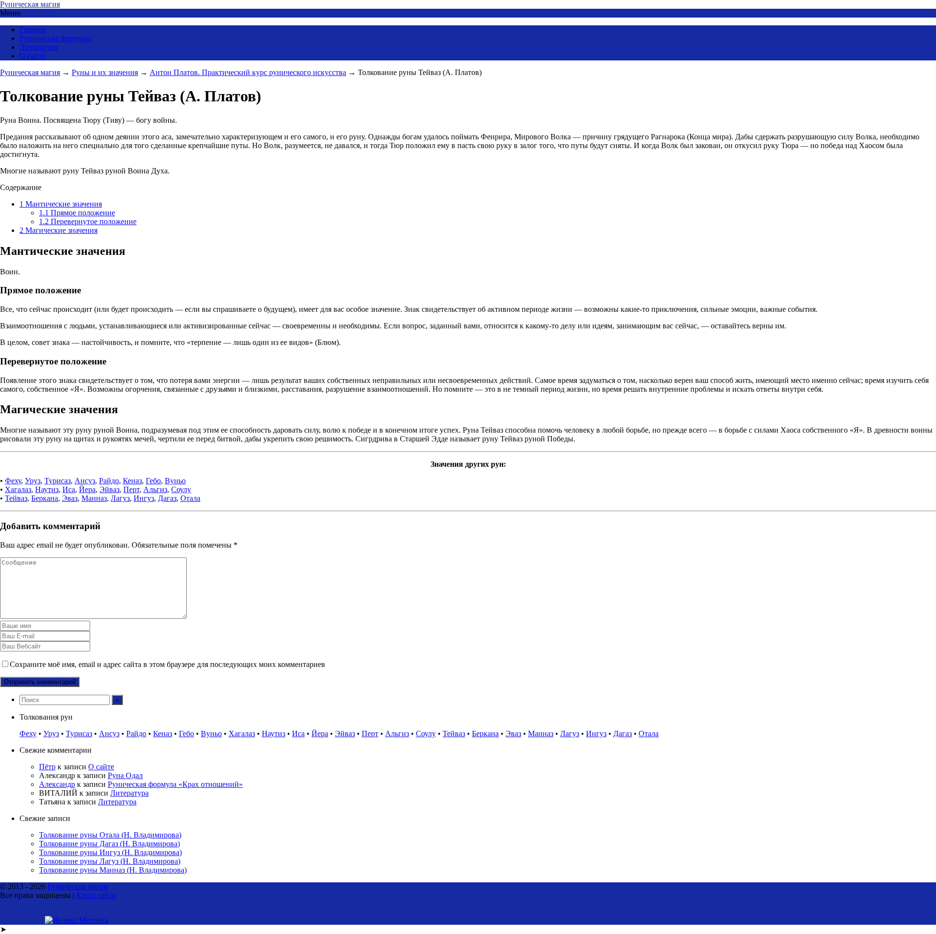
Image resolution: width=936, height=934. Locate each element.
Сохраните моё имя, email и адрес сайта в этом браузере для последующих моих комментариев (167, 664)
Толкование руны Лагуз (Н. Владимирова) (109, 861)
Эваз (70, 498)
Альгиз (155, 489)
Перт (131, 489)
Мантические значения (61, 204)
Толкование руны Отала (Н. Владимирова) (110, 835)
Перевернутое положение (87, 221)
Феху (13, 481)
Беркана (44, 498)
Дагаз (167, 498)
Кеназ (132, 481)
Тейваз (16, 498)
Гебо (153, 481)
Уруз (32, 481)
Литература (39, 47)
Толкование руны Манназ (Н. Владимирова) (113, 870)
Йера (87, 489)
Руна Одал (125, 775)
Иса (68, 489)
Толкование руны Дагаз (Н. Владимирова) (109, 843)
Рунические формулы (55, 38)
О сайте (32, 56)
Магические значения (59, 230)
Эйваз (109, 489)
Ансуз (85, 481)
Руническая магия (30, 4)
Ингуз (144, 498)
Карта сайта (96, 895)
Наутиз (46, 489)
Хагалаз (18, 489)
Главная (33, 29)
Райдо (109, 481)
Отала (190, 498)
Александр (57, 784)
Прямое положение (77, 213)
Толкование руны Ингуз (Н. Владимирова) (110, 852)
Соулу (181, 489)
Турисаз (57, 481)
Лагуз (120, 498)
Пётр (47, 766)
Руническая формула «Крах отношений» (175, 784)
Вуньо (175, 481)
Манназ (94, 498)
